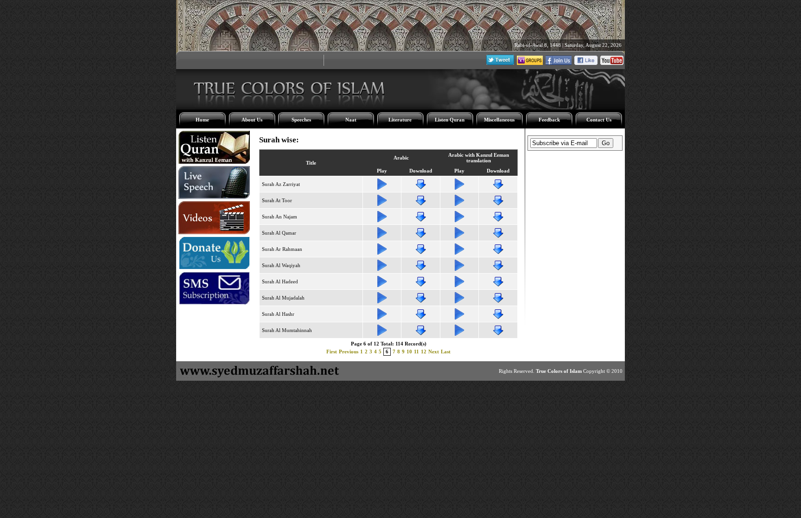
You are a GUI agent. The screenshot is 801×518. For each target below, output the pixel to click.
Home (202, 119)
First (331, 351)
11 (416, 351)
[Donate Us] (214, 267)
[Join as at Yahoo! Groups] (530, 63)
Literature (400, 119)
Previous (348, 351)
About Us (252, 119)
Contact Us (598, 119)
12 (423, 351)
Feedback (549, 119)
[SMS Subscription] (214, 303)
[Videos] (214, 232)
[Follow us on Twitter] (500, 63)
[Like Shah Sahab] (559, 63)
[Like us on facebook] (586, 63)
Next (433, 351)
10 (409, 351)
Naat (350, 119)
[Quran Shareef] (214, 162)
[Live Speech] (214, 197)
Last (446, 351)
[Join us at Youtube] (611, 63)
